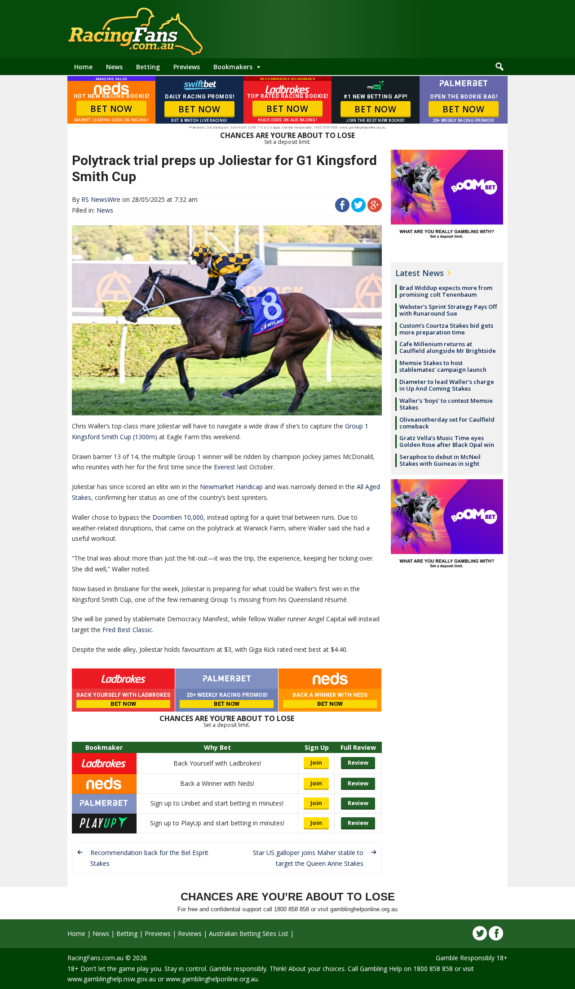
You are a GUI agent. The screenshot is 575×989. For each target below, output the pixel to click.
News (114, 66)
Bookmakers (232, 66)
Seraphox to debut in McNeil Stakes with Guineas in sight (440, 460)
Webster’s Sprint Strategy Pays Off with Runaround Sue (448, 310)
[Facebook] (496, 933)
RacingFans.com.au (95, 957)
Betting (148, 66)
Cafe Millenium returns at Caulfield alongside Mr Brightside (447, 347)
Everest (224, 467)
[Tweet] (358, 209)
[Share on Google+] (374, 209)
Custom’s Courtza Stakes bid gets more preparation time (446, 328)
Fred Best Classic (127, 629)
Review (358, 762)
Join (316, 762)
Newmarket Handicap (231, 486)
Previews (186, 66)
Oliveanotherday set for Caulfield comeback (447, 422)
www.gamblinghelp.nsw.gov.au (111, 979)
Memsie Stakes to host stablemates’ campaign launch (443, 366)
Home (83, 66)
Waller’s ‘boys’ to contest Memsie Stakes (446, 403)
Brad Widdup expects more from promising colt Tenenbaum (445, 291)
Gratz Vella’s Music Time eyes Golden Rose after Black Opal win (446, 441)
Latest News (419, 272)
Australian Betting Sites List (248, 933)
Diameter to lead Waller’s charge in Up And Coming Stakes (446, 385)
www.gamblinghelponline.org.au (212, 979)
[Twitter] (480, 933)
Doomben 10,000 (177, 517)
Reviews (190, 933)
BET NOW (111, 109)
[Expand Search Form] (499, 67)
